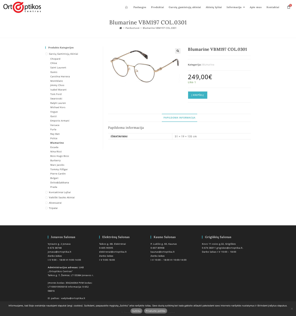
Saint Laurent (58, 67)
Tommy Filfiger (59, 169)
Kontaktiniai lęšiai (60, 192)
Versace (54, 125)
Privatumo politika (155, 310)
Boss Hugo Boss (59, 155)
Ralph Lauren (58, 103)
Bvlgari (54, 178)
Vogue (54, 111)
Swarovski (56, 98)
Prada (53, 187)
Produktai (157, 7)
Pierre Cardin (58, 173)
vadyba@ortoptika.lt (73, 298)
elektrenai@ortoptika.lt (113, 251)
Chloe (53, 63)
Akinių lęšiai (214, 7)
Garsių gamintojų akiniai (185, 7)
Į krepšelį (198, 95)
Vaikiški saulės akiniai (62, 197)
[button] (178, 51)
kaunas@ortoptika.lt (163, 251)
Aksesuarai (55, 202)
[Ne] (291, 308)
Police (53, 138)
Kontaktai (273, 7)
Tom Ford (56, 94)
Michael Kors (57, 107)
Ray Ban (55, 133)
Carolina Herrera (60, 76)
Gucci (53, 116)
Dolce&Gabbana (59, 182)
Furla (53, 129)
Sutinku (136, 310)
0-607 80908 (157, 247)
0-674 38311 (209, 247)
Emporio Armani (59, 120)
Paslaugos (139, 7)
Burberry (55, 160)
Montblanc (56, 80)
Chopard (55, 58)
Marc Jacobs (57, 164)
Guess (53, 72)
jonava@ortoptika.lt (59, 251)
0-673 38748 (55, 247)
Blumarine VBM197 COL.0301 (160, 27)
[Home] (120, 27)
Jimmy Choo (57, 85)
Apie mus (256, 7)
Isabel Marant (58, 89)
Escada (54, 147)
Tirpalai (53, 208)
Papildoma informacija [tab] (179, 117)
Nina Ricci (56, 151)
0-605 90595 (106, 247)
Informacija (234, 7)
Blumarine (208, 64)
